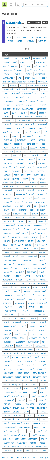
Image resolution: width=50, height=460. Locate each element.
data (9, 37)
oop (6, 291)
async (7, 74)
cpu (5, 132)
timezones (9, 419)
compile (29, 116)
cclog (42, 97)
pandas (21, 299)
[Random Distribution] (11, 4)
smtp (6, 388)
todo (26, 419)
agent (23, 62)
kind (33, 233)
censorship (9, 101)
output (21, 295)
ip (23, 229)
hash (43, 206)
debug (7, 143)
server (37, 376)
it (34, 229)
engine (31, 163)
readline (8, 345)
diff (18, 151)
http (26, 213)
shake (6, 384)
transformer (10, 427)
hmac (7, 213)
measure (32, 256)
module (8, 272)
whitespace (17, 446)
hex (32, 209)
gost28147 (41, 202)
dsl (26, 155)
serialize (8, 376)
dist (36, 151)
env (15, 167)
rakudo (43, 338)
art (29, 70)
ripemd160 (33, 353)
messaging (28, 260)
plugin (42, 318)
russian (8, 361)
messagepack (11, 260)
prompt (7, 334)
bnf (17, 89)
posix (43, 322)
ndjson (20, 279)
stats (6, 396)
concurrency (23, 120)
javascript (8, 233)
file (36, 175)
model (27, 268)
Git (12, 457)
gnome (8, 202)
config (7, 124)
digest (27, 151)
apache (15, 66)
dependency (33, 143)
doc (6, 155)
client (23, 112)
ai (31, 62)
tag (23, 407)
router (15, 357)
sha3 (33, 380)
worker (29, 446)
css (45, 132)
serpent (27, 376)
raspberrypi (33, 341)
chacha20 (22, 101)
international (24, 225)
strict (31, 400)
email (32, 159)
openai (16, 291)
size (26, 384)
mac (44, 244)
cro (12, 132)
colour (7, 116)
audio (18, 74)
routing (26, 357)
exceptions (29, 171)
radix (15, 338)
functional (15, 186)
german (7, 198)
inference (9, 221)
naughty (41, 275)
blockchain (41, 85)
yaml (28, 450)
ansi (6, 66)
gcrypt (20, 190)
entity (25, 37)
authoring (40, 74)
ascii (37, 70)
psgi (25, 334)
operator (8, 295)
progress (29, 330)
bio (5, 85)
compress (41, 116)
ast (44, 70)
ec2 (44, 155)
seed (31, 369)
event (6, 171)
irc (29, 229)
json (25, 233)
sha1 (14, 380)
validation (22, 442)
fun (5, 186)
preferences (10, 326)
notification (10, 283)
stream (21, 400)
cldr (6, 112)
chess (43, 105)
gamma (8, 190)
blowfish (8, 89)
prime (23, 326)
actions (26, 58)
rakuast (33, 338)
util (44, 439)
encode (42, 159)
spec (43, 388)
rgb (23, 353)
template (42, 407)
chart (43, 101)
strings (42, 400)
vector (33, 442)
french (43, 182)
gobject (19, 202)
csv (6, 136)
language (16, 237)
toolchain (16, 423)
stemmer (42, 396)
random (20, 341)
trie (44, 427)
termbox (16, 411)
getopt (16, 198)
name (7, 275)
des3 (6, 147)
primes (32, 326)
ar (35, 66)
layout (35, 237)
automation (9, 77)
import (32, 217)
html (16, 213)
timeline (18, 415)
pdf (42, 307)
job (18, 233)
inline (21, 221)
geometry (42, 194)
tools (27, 423)
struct (7, 404)
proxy (17, 334)
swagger (30, 404)
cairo (7, 97)
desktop (16, 147)
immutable (20, 217)
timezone (41, 415)
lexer (31, 241)
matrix (42, 252)
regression (40, 345)
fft (29, 175)
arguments (9, 70)
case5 (31, 97)
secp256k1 (8, 369)
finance (16, 178)
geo (32, 194)
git (30, 198)
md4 (23, 256)
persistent (10, 314)
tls (18, 419)
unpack (43, 435)
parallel (32, 299)
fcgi (16, 175)
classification (28, 109)
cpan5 (42, 128)
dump (35, 155)
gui (35, 206)
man (35, 248)
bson (43, 89)
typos (39, 431)
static (43, 392)
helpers (23, 209)
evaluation (41, 167)
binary (31, 81)
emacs (22, 159)
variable (31, 41)
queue (6, 338)
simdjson (16, 384)
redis (19, 345)
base (27, 77)
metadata (9, 264)
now (21, 283)
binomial (42, 81)
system (7, 407)
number (31, 283)
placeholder (10, 318)
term (6, 411)
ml (44, 264)
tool (6, 423)
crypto (36, 132)
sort (26, 388)
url (5, 439)
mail (17, 248)
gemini (41, 190)
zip (44, 450)
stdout (24, 396)
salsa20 (18, 361)
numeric (7, 287)
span (35, 388)
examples (16, 171)
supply (18, 404)
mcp (15, 256)
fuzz (26, 186)
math (33, 252)
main (26, 248)
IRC (18, 457)
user (23, 439)
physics (25, 314)
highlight (42, 209)
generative (21, 194)
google (29, 202)
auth (29, 74)
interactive (9, 225)
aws (20, 77)
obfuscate (25, 287)
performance (11, 310)
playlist (23, 318)
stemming (9, 400)
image (7, 217)
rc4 (44, 341)
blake (23, 85)
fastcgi (7, 175)
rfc (16, 353)
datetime (22, 140)
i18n (35, 213)
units (25, 435)
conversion (41, 124)
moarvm (8, 268)
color (42, 112)
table (16, 407)
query (43, 334)
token (35, 419)
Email (5, 457)
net (28, 279)
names (17, 275)
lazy (44, 237)
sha (6, 380)
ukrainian (15, 435)
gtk (29, 206)
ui (45, 431)
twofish (13, 431)
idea (43, 213)
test (26, 411)
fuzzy (34, 186)
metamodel (23, 264)
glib (36, 198)
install (42, 221)
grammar (8, 206)
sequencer (23, 373)
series (18, 376)
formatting (9, 182)
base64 (35, 77)
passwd (31, 303)
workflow (41, 446)
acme (15, 58)
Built (40, 457)
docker (17, 155)
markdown (21, 252)
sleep (44, 384)
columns (18, 116)
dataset (17, 37)
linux (6, 244)
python (33, 334)
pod (6, 322)
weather (42, 41)
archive (43, 66)
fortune (20, 182)
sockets (17, 388)
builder (16, 93)
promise (42, 330)
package (42, 295)
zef (36, 450)
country (19, 128)
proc (18, 330)
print (43, 326)
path (21, 307)
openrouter (40, 291)
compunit (9, 120)
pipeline (40, 314)
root (6, 357)
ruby (36, 357)
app (29, 66)
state (34, 392)
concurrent (39, 120)
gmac (44, 198)
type (22, 431)
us (11, 439)
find (25, 178)
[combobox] (35, 4)
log (37, 244)
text (33, 411)
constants (18, 124)
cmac (33, 112)
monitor (31, 272)
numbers (41, 283)
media (43, 256)
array (20, 70)
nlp (35, 279)
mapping (8, 252)
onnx (44, 287)
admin (7, 62)
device (43, 147)
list (13, 244)
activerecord (39, 58)
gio (24, 198)
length (7, 241)
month (42, 272)
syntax (42, 404)
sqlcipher (23, 392)
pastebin (9, 307)
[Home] (4, 4)
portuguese (30, 322)
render (22, 349)
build (6, 93)
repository (41, 349)
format (42, 178)
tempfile (31, 407)
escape (30, 167)
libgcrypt (41, 241)
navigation (8, 279)
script (19, 365)
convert (8, 128)
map (43, 248)
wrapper (8, 450)
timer (30, 415)
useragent (33, 439)
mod (17, 268)
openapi (27, 291)
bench (6, 81)
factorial (42, 171)
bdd (44, 77)
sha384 (42, 380)
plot (33, 318)
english (42, 163)
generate (8, 194)
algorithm (41, 62)
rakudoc (8, 341)
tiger (7, 415)
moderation (40, 268)
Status (26, 457)
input (31, 221)
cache (43, 93)
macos (7, 248)
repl (30, 349)
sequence (9, 373)
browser (33, 89)
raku (23, 338)
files (44, 175)
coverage (31, 128)
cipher (16, 109)
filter (7, 178)
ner (45, 37)
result (7, 353)
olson (36, 287)
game (43, 186)
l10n (6, 237)
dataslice (8, 140)
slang (34, 384)
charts (7, 105)
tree (36, 427)
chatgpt (19, 105)
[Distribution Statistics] (17, 4)
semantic (41, 369)
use (17, 439)
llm (20, 244)
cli (14, 112)
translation (25, 427)
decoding (19, 143)
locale (28, 244)
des (44, 143)
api (23, 66)
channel (33, 101)
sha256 (23, 380)
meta (42, 260)
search (42, 365)
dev (25, 147)
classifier (42, 109)
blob (30, 85)
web (6, 446)
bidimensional (19, 81)
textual (43, 411)
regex (28, 345)
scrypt (30, 365)
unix (34, 435)
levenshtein (20, 241)
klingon (42, 233)
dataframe (28, 136)
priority (8, 330)
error (22, 167)
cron (19, 132)
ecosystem (9, 159)
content (29, 124)
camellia (19, 97)
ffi (23, 175)
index (43, 217)
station (20, 41)
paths (32, 307)
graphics (20, 206)
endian (20, 163)
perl (25, 310)
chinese (7, 109)
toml (43, 419)
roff (43, 353)
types (30, 431)
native (28, 275)
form (33, 178)
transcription (40, 423)
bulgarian (27, 93)
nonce (43, 279)
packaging (9, 299)
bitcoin (13, 85)
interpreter (36, 37)
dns (44, 151)
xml (19, 450)
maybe (7, 256)
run (44, 357)
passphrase (20, 303)
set (45, 376)
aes (15, 62)
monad (20, 272)
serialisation (39, 373)
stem (33, 396)
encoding (9, 163)
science (8, 365)
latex (27, 237)
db (33, 140)
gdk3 (31, 190)
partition (8, 303)
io (18, 229)
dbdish (42, 140)
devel (33, 147)
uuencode (9, 442)
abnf (6, 58)
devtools (8, 151)
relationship (9, 349)
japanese (42, 229)
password (42, 303)
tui (5, 431)
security (21, 369)
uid (5, 435)
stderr (15, 396)
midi (35, 264)
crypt (28, 132)
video (43, 442)
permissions (39, 310)
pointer (17, 322)
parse (10, 41)
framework (32, 182)
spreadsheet (10, 392)
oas (16, 287)
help (14, 209)
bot (24, 89)
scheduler (30, 361)
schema (42, 361)
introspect (8, 229)
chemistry (31, 105)
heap (6, 209)
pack (31, 295)
